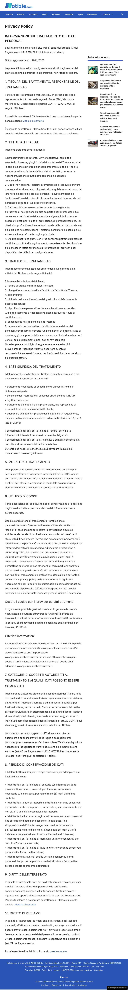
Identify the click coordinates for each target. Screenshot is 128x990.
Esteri (44, 14)
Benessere (92, 14)
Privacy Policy (69, 985)
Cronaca (9, 14)
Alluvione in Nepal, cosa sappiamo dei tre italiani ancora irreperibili (111, 143)
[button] (122, 14)
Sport (80, 14)
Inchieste (56, 14)
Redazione (56, 985)
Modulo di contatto (33, 120)
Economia (33, 14)
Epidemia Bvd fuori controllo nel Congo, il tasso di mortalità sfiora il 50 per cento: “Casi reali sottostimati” (111, 69)
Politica (20, 14)
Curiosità (106, 14)
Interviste (69, 14)
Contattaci (98, 970)
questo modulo (58, 951)
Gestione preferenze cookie (117, 988)
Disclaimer (82, 985)
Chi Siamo (45, 985)
